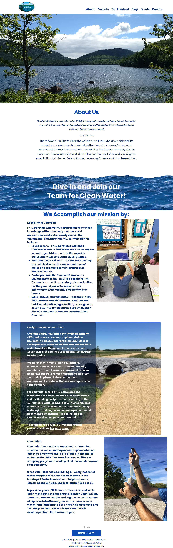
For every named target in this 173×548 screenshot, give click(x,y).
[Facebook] (84, 527)
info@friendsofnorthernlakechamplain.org (86, 546)
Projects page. (59, 428)
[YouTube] (88, 527)
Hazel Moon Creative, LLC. (95, 539)
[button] (103, 9)
